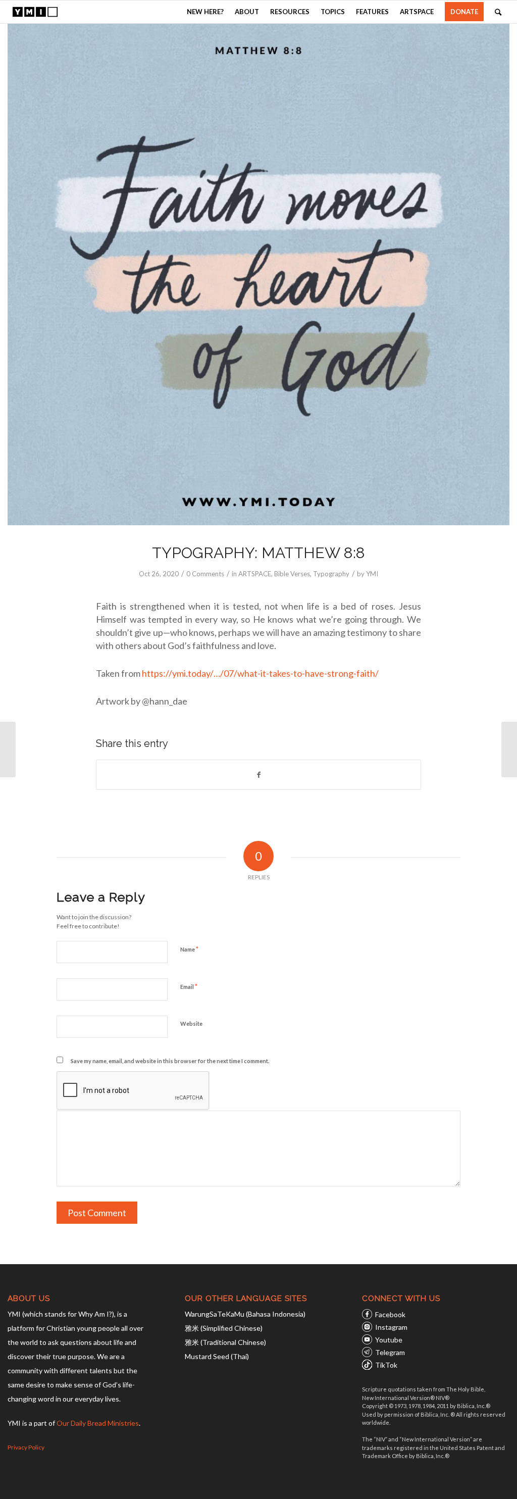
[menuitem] (205, 12)
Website (191, 1023)
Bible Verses (292, 574)
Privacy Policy (26, 1447)
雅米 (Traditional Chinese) (225, 1342)
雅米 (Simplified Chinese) (224, 1328)
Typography (331, 574)
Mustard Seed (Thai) (217, 1356)
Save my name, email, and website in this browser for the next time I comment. (170, 1061)
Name (189, 949)
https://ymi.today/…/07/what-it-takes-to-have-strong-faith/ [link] (260, 673)
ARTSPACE (254, 574)
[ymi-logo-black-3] (35, 12)
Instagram (391, 1327)
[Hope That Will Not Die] (8, 749)
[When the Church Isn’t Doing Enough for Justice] (509, 749)
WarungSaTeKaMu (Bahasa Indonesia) (245, 1314)
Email (188, 986)
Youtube (388, 1339)
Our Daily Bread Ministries (98, 1423)
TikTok (386, 1365)
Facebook (390, 1314)
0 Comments (205, 574)
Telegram (390, 1352)
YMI (372, 574)
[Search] (498, 12)
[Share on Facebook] (258, 774)
